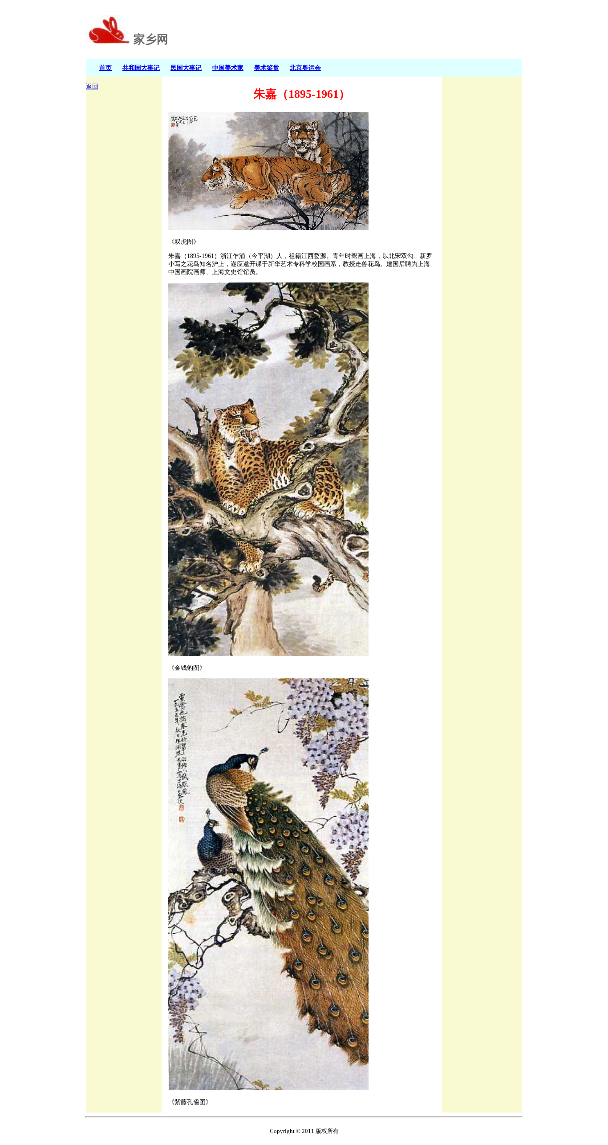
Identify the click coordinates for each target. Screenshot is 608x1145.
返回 (92, 86)
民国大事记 (186, 67)
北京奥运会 (305, 67)
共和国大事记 (141, 67)
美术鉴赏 (266, 67)
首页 (105, 67)
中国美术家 (227, 67)
